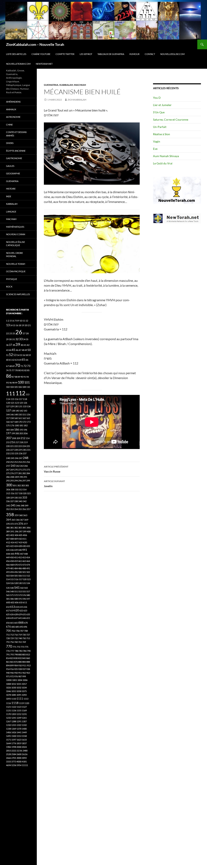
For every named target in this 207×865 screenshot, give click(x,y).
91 (24, 376)
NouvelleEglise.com (172, 54)
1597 (13, 739)
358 (10, 514)
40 (22, 344)
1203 (13, 714)
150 (20, 414)
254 (20, 462)
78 (16, 370)
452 (20, 557)
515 (12, 579)
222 (16, 446)
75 (10, 370)
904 (16, 665)
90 (22, 376)
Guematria (51, 84)
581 (8, 598)
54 (18, 355)
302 (19, 485)
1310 (8, 725)
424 (16, 546)
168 (16, 421)
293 (12, 480)
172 (24, 421)
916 (12, 669)
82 (25, 370)
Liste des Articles (16, 54)
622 (21, 610)
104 (12, 387)
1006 (25, 680)
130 (16, 406)
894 (8, 665)
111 (10, 393)
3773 (13, 761)
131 (20, 406)
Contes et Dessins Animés (16, 134)
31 (13, 339)
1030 (13, 687)
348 (22, 505)
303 (23, 485)
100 (21, 382)
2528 (8, 754)
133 (24, 406)
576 (24, 595)
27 (24, 333)
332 (20, 497)
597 (28, 598)
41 (25, 345)
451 (16, 557)
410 (20, 538)
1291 (19, 721)
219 (25, 442)
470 (16, 564)
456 (8, 561)
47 (20, 350)
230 (24, 449)
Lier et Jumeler (162, 105)
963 (28, 672)
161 (20, 418)
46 (17, 350)
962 (24, 672)
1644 (8, 743)
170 (20, 421)
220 (8, 446)
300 (9, 485)
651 (28, 618)
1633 (24, 739)
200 (17, 433)
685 (17, 626)
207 (9, 438)
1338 (8, 728)
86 (8, 376)
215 (8, 442)
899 (12, 665)
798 (16, 654)
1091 (19, 695)
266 (26, 465)
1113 (25, 698)
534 (28, 583)
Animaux (11, 109)
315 (8, 493)
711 (8, 634)
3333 (8, 761)
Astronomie (13, 117)
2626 (24, 754)
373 (16, 523)
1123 (19, 706)
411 (24, 538)
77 (13, 370)
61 (10, 359)
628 (16, 614)
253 (16, 462)
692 (21, 626)
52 (11, 355)
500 (20, 572)
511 (24, 575)
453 (24, 557)
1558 (24, 736)
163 (28, 418)
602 (12, 602)
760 (16, 642)
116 (16, 399)
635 (12, 618)
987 (20, 676)
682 (13, 626)
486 (20, 568)
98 (13, 382)
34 (24, 339)
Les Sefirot (86, 54)
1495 (8, 736)
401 (8, 535)
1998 (13, 747)
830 (16, 658)
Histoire (11, 188)
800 (20, 654)
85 (28, 370)
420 (25, 542)
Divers (10, 143)
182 (25, 425)
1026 (8, 687)
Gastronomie (14, 158)
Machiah (80, 84)
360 (21, 515)
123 (17, 402)
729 (12, 638)
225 (28, 446)
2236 (19, 750)
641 (20, 618)
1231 (24, 714)
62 (13, 359)
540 (12, 587)
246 (16, 458)
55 (21, 355)
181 (21, 425)
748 (20, 638)
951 (20, 672)
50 (29, 350)
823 (12, 658)
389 (8, 531)
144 (8, 414)
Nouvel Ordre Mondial (14, 255)
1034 (24, 687)
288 (12, 477)
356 (24, 509)
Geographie (13, 173)
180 (17, 425)
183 (8, 429)
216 (12, 442)
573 (20, 595)
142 (21, 410)
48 (23, 350)
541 (17, 587)
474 (28, 564)
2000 (19, 747)
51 (7, 355)
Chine (9, 124)
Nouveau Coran (15, 234)
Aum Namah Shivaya (166, 156)
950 (16, 672)
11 (24, 320)
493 (8, 572)
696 (25, 626)
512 (28, 575)
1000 (9, 680)
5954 (19, 765)
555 (24, 591)
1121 (8, 706)
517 (20, 579)
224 (24, 446)
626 (12, 614)
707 (22, 630)
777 (12, 650)
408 (12, 538)
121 (12, 402)
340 (20, 501)
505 (16, 575)
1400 (24, 728)
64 (19, 359)
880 (20, 661)
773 (22, 646)
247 (20, 458)
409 (16, 538)
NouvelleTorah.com (18, 63)
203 (21, 433)
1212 (19, 714)
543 (26, 587)
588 (16, 598)
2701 (13, 758)
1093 (8, 698)
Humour (134, 54)
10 (21, 320)
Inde (8, 196)
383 (20, 527)
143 (25, 410)
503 (8, 575)
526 (12, 583)
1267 (8, 721)
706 (18, 630)
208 (14, 438)
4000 (19, 761)
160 (16, 418)
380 (8, 527)
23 (10, 333)
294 (16, 480)
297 (24, 480)
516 (16, 579)
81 (22, 370)
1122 (13, 706)
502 (28, 572)
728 (8, 638)
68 (10, 366)
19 (22, 325)
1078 (8, 695)
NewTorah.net (44, 63)
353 (12, 509)
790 (29, 651)
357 (28, 509)
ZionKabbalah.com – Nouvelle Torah (35, 44)
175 (8, 425)
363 (25, 515)
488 (24, 568)
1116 (8, 703)
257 (8, 465)
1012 (13, 684)
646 (24, 618)
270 (16, 469)
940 (8, 672)
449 (8, 557)
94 (27, 376)
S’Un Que (159, 112)
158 (12, 418)
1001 (14, 680)
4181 (24, 761)
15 (14, 325)
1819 (19, 743)
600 (8, 602)
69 (13, 366)
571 (12, 595)
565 (8, 595)
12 (27, 320)
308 (12, 489)
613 (12, 606)
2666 (8, 758)
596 (24, 598)
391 (12, 531)
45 (13, 350)
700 (8, 630)
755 (8, 642)
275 (8, 473)
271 (20, 469)
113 (27, 394)
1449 (24, 732)
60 (7, 359)
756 (12, 642)
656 (8, 622)
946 (12, 672)
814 (8, 658)
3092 (24, 758)
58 (26, 355)
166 (8, 421)
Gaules (10, 166)
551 (16, 591)
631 (24, 614)
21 (29, 325)
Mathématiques (15, 226)
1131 (8, 710)
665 (16, 622)
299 (28, 480)
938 (28, 669)
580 (28, 595)
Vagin (156, 141)
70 (17, 365)
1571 (8, 739)
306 (8, 489)
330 (16, 497)
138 (13, 410)
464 (28, 561)
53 (15, 355)
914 (8, 669)
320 (24, 493)
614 (17, 607)
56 (24, 355)
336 (8, 501)
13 (8, 325)
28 (27, 333)
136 (29, 406)
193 (21, 429)
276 (12, 473)
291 (25, 477)
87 (13, 376)
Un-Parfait (159, 127)
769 (24, 642)
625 (8, 614)
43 (7, 350)
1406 (8, 732)
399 (24, 531)
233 (12, 453)
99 (16, 382)
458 (12, 561)
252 (12, 462)
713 (12, 634)
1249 (19, 717)
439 (16, 550)
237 (24, 453)
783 (20, 651)
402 (12, 535)
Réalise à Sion (161, 134)
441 (24, 549)
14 (11, 325)
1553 (19, 736)
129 (12, 406)
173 (28, 421)
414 (12, 542)
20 (26, 325)
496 (16, 572)
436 (12, 550)
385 (24, 527)
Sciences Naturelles (18, 294)
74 (7, 370)
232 (8, 453)
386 (28, 527)
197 (8, 433)
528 (16, 583)
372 (12, 523)
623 (25, 610)
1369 (13, 728)
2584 (13, 754)
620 (16, 610)
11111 (25, 765)
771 (14, 646)
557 (28, 591)
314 (24, 489)
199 (13, 433)
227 (12, 449)
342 (24, 501)
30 (10, 339)
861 (8, 661)
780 (16, 651)
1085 (13, 695)
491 (28, 568)
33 (21, 339)
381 (12, 527)
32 (17, 339)
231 (28, 449)
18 (20, 325)
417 (16, 542)
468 (12, 564)
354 (16, 509)
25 (14, 333)
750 (24, 638)
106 (20, 387)
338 (16, 501)
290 (21, 477)
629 (20, 614)
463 (24, 561)
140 (17, 410)
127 (8, 406)
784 (24, 651)
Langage (11, 211)
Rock (9, 286)
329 (12, 497)
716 (16, 634)
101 (27, 382)
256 (28, 462)
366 (18, 519)
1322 (19, 725)
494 (12, 572)
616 (25, 607)
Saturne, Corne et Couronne (170, 119)
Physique (11, 279)
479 (8, 568)
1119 (21, 703)
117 (20, 399)
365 (13, 519)
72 (25, 366)
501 (24, 572)
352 (8, 509)
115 (12, 399)
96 (10, 382)
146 (12, 414)
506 (20, 575)
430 (24, 546)
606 (16, 602)
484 (16, 568)
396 (16, 531)
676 (8, 626)
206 (25, 433)
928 (20, 669)
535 (8, 587)
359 (16, 515)
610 (20, 602)
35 (27, 339)
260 (13, 465)
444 (8, 553)
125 (21, 402)
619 (12, 610)
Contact (150, 54)
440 (20, 550)
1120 (26, 703)
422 (12, 546)
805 (24, 654)
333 (24, 497)
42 (28, 344)
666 (21, 622)
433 (28, 546)
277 (16, 473)
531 (24, 583)
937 (24, 669)
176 (12, 425)
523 (29, 579)
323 (29, 493)
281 (20, 473)
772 (18, 646)
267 (8, 469)
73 (28, 366)
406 (25, 535)
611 (25, 602)
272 (24, 469)
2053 (8, 750)
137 (8, 410)
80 (19, 370)
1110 (13, 698)
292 (8, 480)
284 (28, 473)
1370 (19, 728)
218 (21, 442)
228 (16, 449)
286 (8, 477)
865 (12, 661)
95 (7, 382)
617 (8, 610)
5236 (13, 765)
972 (12, 676)
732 (16, 638)
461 (20, 561)
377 (25, 523)
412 (8, 542)
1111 (20, 698)
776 (8, 651)
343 (8, 505)
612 (8, 607)
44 (10, 350)
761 (20, 642)
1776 (13, 743)
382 (16, 527)
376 (20, 523)
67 (7, 366)
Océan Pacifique (15, 271)
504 (12, 575)
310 (16, 489)
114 (8, 399)
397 (20, 531)
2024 (24, 747)
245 (12, 458)
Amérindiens (13, 101)
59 (29, 355)
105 (16, 387)
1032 (19, 687)
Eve (155, 148)
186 (16, 429)
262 (18, 465)
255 (24, 462)
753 (28, 638)
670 (26, 622)
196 (25, 429)
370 (8, 523)
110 (28, 387)
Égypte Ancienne (15, 150)
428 (20, 546)
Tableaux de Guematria (110, 54)
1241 (13, 717)
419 (20, 542)
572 (16, 595)
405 (20, 535)
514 (8, 579)
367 (22, 519)
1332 (24, 725)
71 (22, 366)
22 (7, 333)
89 (19, 376)
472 (20, 564)
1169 (24, 710)
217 (17, 442)
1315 (13, 725)
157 (8, 418)
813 (28, 654)
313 (20, 489)
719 (20, 634)
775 (26, 646)
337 (12, 501)
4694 (8, 765)
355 (20, 509)
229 (20, 449)
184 (12, 429)
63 (16, 359)
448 (26, 553)
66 (26, 359)
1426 (13, 732)
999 (24, 676)
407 (8, 538)
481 (12, 568)
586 (12, 598)
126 (25, 402)
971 (8, 676)
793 (12, 654)
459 (16, 561)
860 (28, 658)
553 (20, 591)
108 (24, 387)
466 (8, 564)
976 (16, 676)
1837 (24, 743)
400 (29, 531)
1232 (8, 717)
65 (23, 359)
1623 (19, 739)
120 (8, 402)
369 (26, 519)
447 (22, 553)
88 (16, 376)
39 (17, 344)
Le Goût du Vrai (162, 163)
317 (16, 493)
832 (20, 658)
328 (8, 497)
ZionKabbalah (77, 99)
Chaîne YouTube (41, 54)
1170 (8, 714)
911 (24, 665)
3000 (19, 758)
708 (26, 630)
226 (8, 449)
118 (25, 399)
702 (13, 630)
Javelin (54, 484)
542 (22, 587)
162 (24, 418)
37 (10, 344)
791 (8, 654)
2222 (13, 750)
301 (15, 485)
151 (24, 414)
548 (12, 591)
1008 (8, 684)
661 (12, 622)
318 (20, 493)
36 (7, 345)
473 (24, 564)
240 (8, 458)
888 (28, 661)
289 (17, 477)
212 (23, 438)
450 (12, 557)
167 (12, 421)
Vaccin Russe (56, 469)
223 (20, 446)
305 (27, 485)
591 (20, 598)
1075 (24, 691)
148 (16, 414)
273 (28, 469)
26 (18, 331)
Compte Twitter (65, 54)
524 (8, 583)
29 (7, 339)
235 (16, 453)
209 (18, 438)
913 (29, 665)
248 (25, 458)
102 (8, 387)
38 (14, 345)
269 (12, 469)
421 (8, 546)
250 (8, 462)
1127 (24, 706)
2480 (25, 750)
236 (20, 453)
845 (24, 658)
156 (28, 414)
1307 (24, 721)
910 (20, 665)
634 (8, 618)
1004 (19, 680)
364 (8, 519)
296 (20, 480)
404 (16, 535)
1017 (24, 684)
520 (24, 579)
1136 (13, 710)
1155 (19, 710)
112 (20, 393)
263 (22, 465)
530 (20, 583)
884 (24, 661)
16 (17, 325)
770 (9, 646)
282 (24, 473)
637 (16, 618)
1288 (13, 721)
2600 (19, 754)
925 (16, 669)
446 (17, 553)
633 (28, 614)
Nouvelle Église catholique (15, 244)
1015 (19, 684)
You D (157, 97)
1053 (13, 691)
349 (26, 505)
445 (12, 553)
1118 (15, 703)
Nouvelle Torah (15, 264)
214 (28, 438)
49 (26, 350)
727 (28, 634)
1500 (13, 736)
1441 (19, 732)
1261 (24, 717)
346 (18, 505)
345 (13, 505)
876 (16, 661)
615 (21, 607)
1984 (8, 747)
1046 (8, 691)
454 (28, 557)
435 (8, 550)
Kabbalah (66, 84)
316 (12, 493)
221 (12, 446)
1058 (19, 691)
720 (24, 634)
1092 (24, 695)
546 (8, 591)
